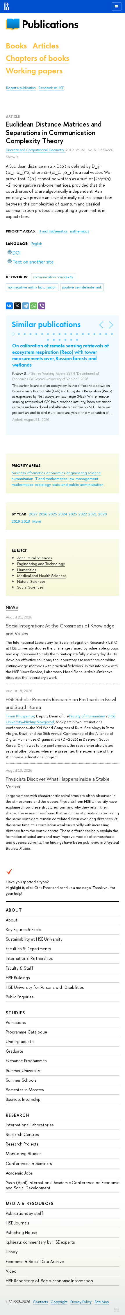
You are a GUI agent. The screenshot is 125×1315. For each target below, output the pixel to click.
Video (11, 1271)
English (36, 243)
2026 (43, 514)
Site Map (101, 1301)
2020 (102, 514)
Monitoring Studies (23, 1153)
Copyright (59, 1301)
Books (16, 46)
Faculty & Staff (19, 968)
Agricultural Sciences (34, 557)
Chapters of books (37, 58)
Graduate (14, 1051)
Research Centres (22, 1134)
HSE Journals (17, 1223)
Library (12, 1251)
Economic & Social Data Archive (35, 1261)
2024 (62, 514)
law (71, 478)
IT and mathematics (51, 478)
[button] (13, 334)
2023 (73, 514)
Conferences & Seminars (29, 1163)
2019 (16, 521)
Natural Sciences (31, 581)
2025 (53, 514)
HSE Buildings (18, 977)
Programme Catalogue (26, 1032)
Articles (46, 46)
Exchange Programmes (26, 1060)
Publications (50, 24)
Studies (15, 1012)
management (87, 478)
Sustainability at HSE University (34, 939)
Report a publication (21, 88)
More (36, 521)
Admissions (16, 1022)
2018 (26, 521)
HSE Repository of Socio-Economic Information (49, 1280)
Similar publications (46, 324)
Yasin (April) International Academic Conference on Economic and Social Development (62, 1185)
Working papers (34, 71)
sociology (43, 484)
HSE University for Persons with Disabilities (45, 987)
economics (55, 472)
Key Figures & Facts (23, 929)
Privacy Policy (81, 1301)
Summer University (23, 1070)
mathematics (22, 484)
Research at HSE (51, 88)
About (14, 910)
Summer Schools (21, 1080)
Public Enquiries (19, 997)
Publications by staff (24, 1213)
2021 (92, 514)
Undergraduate (20, 1041)
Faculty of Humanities (87, 716)
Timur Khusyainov (20, 716)
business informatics (28, 472)
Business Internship (23, 1099)
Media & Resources (30, 1203)
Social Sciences (30, 587)
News (12, 607)
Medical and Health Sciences (41, 575)
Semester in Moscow (25, 1089)
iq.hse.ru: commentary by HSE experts (40, 1242)
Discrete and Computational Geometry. (36, 150)
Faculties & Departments (28, 948)
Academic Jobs (19, 1173)
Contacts (40, 1301)
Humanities (26, 569)
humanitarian (22, 478)
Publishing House (21, 1232)
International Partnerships (29, 958)
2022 (82, 514)
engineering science (83, 472)
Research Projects (22, 1144)
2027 (33, 514)
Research (18, 1115)
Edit (116, 1309)
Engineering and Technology (41, 563)
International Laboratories (29, 1125)
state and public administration (77, 484)
